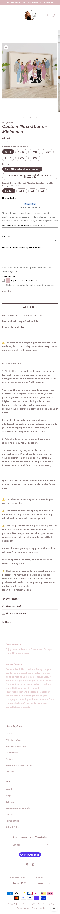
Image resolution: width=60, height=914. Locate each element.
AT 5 (21, 191)
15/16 (21, 151)
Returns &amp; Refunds (18, 808)
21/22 (8, 158)
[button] (6, 15)
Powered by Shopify (31, 904)
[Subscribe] (47, 845)
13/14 (8, 151)
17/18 (34, 151)
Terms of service (39, 908)
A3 (42, 191)
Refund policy (48, 904)
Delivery (10, 802)
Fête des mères (13, 740)
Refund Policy (13, 827)
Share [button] (8, 622)
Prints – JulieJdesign (13, 327)
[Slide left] (24, 117)
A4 (32, 191)
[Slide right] (36, 117)
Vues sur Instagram (16, 746)
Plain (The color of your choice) (22, 169)
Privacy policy (23, 908)
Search (9, 789)
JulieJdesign (17, 904)
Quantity (6, 291)
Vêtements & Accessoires (19, 765)
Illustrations (12, 752)
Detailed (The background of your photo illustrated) (30, 176)
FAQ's (9, 795)
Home (9, 733)
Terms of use (12, 820)
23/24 (21, 158)
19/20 (48, 151)
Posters (9, 759)
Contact (10, 771)
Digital (8, 191)
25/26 (34, 158)
